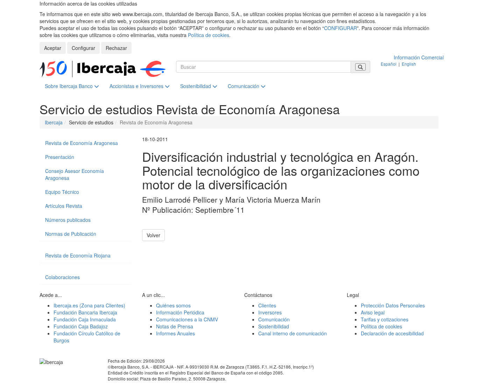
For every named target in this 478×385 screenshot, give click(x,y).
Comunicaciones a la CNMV (187, 319)
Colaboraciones (62, 277)
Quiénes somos (173, 305)
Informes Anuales (175, 333)
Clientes (267, 305)
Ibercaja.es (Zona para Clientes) (89, 305)
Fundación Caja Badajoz (81, 326)
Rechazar (116, 47)
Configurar (83, 47)
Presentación (59, 156)
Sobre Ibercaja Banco (69, 85)
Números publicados (68, 219)
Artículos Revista (63, 205)
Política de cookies (208, 34)
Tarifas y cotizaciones (384, 319)
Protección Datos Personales (393, 305)
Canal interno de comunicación (292, 333)
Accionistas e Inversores (137, 85)
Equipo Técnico (62, 191)
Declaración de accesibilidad (392, 333)
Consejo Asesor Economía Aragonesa (74, 174)
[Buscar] (360, 67)
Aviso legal (373, 312)
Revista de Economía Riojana (78, 255)
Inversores (270, 312)
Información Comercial (419, 57)
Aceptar (52, 47)
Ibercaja (54, 122)
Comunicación (244, 85)
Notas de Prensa (174, 326)
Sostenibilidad (196, 85)
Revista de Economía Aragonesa (81, 142)
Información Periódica (180, 312)
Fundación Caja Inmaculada (85, 319)
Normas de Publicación (70, 233)
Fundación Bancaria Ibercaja (85, 312)
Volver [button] (153, 235)
